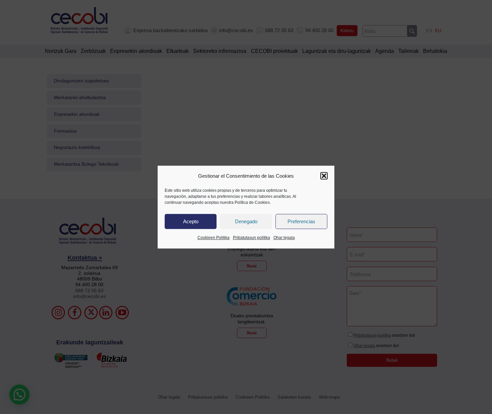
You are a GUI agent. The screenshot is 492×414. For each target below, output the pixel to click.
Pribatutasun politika (251, 238)
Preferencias (301, 221)
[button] (324, 176)
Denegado (246, 221)
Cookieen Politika (213, 238)
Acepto (190, 221)
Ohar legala (284, 238)
